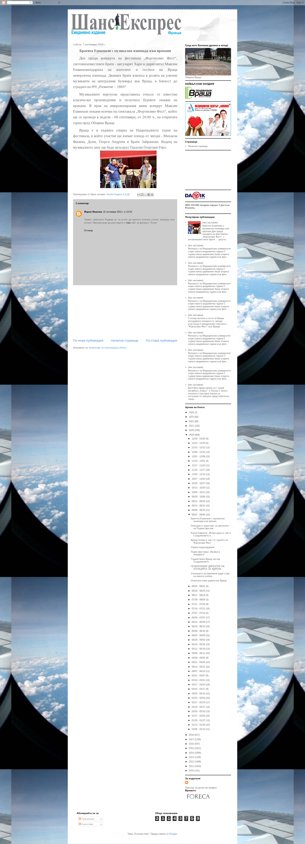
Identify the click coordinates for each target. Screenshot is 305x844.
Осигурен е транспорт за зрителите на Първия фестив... (210, 527)
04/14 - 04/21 (199, 666)
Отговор (88, 230)
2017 (192, 739)
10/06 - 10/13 (199, 492)
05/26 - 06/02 (199, 639)
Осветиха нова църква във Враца (209, 580)
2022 (192, 421)
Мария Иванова (93, 211)
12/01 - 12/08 (199, 456)
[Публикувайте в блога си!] (142, 194)
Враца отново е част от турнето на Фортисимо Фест (209, 541)
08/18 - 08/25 (199, 590)
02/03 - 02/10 (199, 711)
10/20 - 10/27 (199, 483)
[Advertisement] (125, 312)
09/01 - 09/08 (199, 514)
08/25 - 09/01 (199, 586)
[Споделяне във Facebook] (149, 194)
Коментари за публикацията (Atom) (107, 347)
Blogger (173, 834)
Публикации (87, 819)
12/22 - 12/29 (199, 443)
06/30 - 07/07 (199, 617)
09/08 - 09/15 (199, 510)
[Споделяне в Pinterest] (152, 194)
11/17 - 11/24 (199, 465)
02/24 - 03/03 (199, 698)
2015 (192, 748)
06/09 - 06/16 (199, 631)
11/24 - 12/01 (199, 461)
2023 (192, 416)
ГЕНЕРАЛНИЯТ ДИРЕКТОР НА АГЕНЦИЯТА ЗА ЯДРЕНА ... (208, 567)
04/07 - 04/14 (199, 671)
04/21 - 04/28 (199, 662)
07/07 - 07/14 (199, 613)
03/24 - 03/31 (199, 680)
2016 (192, 743)
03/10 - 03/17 (199, 689)
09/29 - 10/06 (199, 496)
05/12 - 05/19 (199, 648)
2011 (192, 766)
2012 (192, 761)
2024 (192, 412)
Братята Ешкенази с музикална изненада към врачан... (208, 520)
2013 (192, 757)
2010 (192, 770)
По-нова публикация (88, 340)
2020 (192, 430)
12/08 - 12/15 (199, 452)
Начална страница (124, 340)
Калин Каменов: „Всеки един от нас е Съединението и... (211, 534)
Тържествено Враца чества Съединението (205, 560)
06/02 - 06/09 (199, 635)
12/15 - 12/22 (199, 447)
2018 (192, 734)
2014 (192, 752)
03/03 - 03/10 (199, 693)
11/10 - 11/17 (199, 470)
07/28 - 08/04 (199, 599)
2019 (192, 434)
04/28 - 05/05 (199, 657)
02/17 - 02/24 (199, 702)
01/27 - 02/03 (199, 715)
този (128, 222)
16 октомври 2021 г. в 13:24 (117, 211)
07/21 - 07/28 (199, 604)
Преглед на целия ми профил (201, 787)
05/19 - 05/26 (199, 644)
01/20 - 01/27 (199, 720)
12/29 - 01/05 (199, 438)
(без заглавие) (210, 222)
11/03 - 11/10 (199, 474)
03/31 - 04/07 (199, 675)
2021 (192, 425)
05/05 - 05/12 (199, 653)
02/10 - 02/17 (199, 707)
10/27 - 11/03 (199, 479)
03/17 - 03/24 (199, 684)
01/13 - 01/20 (199, 724)
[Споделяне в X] (145, 194)
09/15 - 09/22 (199, 505)
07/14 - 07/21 (199, 608)
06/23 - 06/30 (199, 622)
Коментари (87, 824)
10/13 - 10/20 (199, 487)
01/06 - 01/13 (199, 729)
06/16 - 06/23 (199, 626)
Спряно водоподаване (202, 547)
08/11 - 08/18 (199, 595)
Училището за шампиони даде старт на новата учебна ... (210, 575)
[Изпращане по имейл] (138, 194)
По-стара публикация (161, 340)
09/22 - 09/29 (199, 501)
